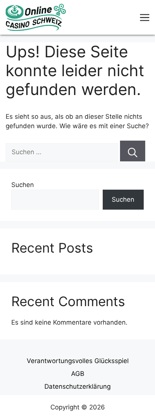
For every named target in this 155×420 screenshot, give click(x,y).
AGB (77, 373)
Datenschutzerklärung (77, 386)
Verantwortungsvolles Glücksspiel (78, 361)
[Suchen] (132, 151)
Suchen (22, 185)
